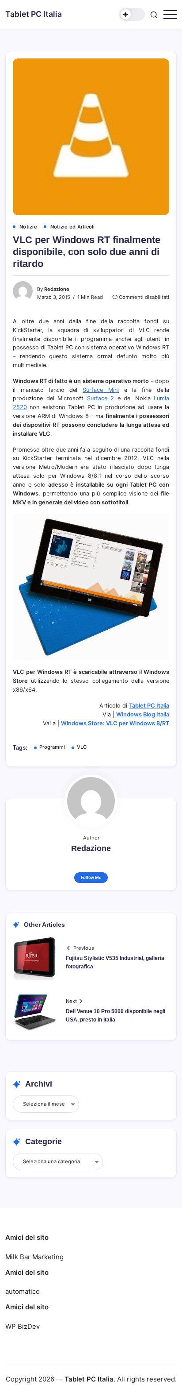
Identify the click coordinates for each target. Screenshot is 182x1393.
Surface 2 (100, 398)
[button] (132, 14)
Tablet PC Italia (33, 14)
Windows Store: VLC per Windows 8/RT (115, 723)
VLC (82, 747)
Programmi (52, 747)
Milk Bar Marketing (34, 1257)
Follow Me (91, 877)
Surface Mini (101, 390)
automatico (22, 1291)
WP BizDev (22, 1326)
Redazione (56, 289)
